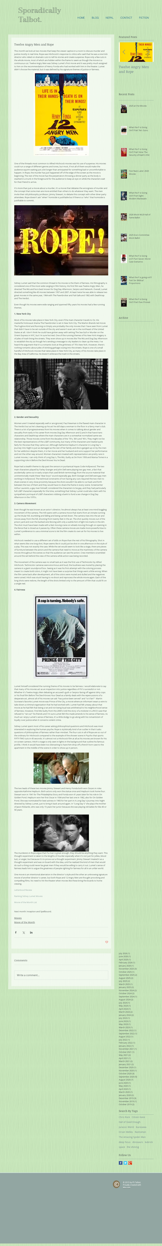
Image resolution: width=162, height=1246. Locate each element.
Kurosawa (141, 1127)
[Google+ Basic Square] (130, 1163)
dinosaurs (137, 1142)
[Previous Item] (123, 52)
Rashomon (140, 1131)
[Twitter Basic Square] (125, 1163)
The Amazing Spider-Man (132, 1136)
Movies (18, 918)
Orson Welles (126, 1131)
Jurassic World (126, 1127)
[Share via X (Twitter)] (23, 932)
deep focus (125, 1142)
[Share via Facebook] (15, 932)
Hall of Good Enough (129, 1121)
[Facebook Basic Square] (120, 1163)
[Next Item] (148, 52)
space (122, 1146)
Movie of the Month (24, 922)
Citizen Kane (138, 1117)
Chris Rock (124, 1117)
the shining (133, 1146)
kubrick (149, 1142)
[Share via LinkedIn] (31, 932)
